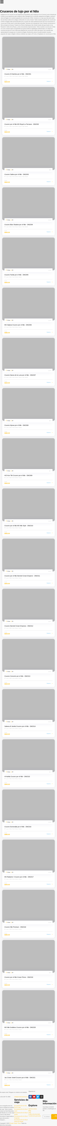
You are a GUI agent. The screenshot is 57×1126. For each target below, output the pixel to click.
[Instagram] (41, 1097)
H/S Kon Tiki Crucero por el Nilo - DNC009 (18, 475)
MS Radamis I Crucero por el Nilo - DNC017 (19, 877)
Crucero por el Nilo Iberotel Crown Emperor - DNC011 (22, 576)
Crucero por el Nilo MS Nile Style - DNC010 (18, 525)
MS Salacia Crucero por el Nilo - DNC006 (18, 325)
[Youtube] (34, 1097)
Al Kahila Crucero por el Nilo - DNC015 (17, 776)
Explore (49, 81)
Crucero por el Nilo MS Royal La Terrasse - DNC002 (21, 124)
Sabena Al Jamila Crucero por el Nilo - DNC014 (20, 726)
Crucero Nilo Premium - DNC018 (15, 927)
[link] (2, 2)
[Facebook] (30, 1097)
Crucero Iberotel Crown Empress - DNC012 (18, 626)
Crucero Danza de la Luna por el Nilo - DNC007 (20, 375)
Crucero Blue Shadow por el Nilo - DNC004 (18, 224)
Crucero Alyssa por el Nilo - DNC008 (16, 425)
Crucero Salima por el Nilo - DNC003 (16, 174)
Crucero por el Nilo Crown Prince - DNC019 (18, 977)
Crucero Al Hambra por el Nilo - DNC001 (17, 74)
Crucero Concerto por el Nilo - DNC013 (17, 676)
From (5, 80)
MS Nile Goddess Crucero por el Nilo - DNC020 (20, 1027)
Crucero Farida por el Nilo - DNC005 (16, 275)
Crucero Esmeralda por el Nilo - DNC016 (17, 827)
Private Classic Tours (15, 1123)
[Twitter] (38, 1097)
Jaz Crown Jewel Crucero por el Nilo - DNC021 (19, 1077)
